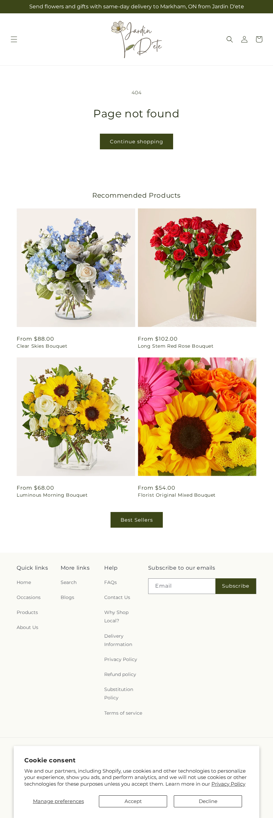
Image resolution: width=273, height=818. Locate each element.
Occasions (29, 597)
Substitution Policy (118, 693)
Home (24, 582)
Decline (208, 801)
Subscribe (235, 586)
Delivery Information (118, 640)
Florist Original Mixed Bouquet (177, 495)
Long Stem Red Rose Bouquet (176, 346)
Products (27, 612)
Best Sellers (137, 520)
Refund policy (120, 674)
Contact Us (117, 597)
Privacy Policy (228, 784)
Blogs (67, 597)
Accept (133, 801)
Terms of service (123, 713)
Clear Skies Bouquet (42, 346)
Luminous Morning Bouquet (52, 495)
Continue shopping (136, 141)
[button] (14, 39)
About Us (27, 627)
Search (69, 582)
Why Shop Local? (116, 616)
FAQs (110, 582)
